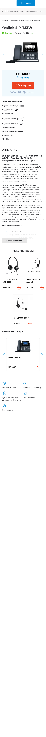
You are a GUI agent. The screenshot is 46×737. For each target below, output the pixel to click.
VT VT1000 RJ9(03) (22, 318)
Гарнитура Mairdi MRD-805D (10, 280)
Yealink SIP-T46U (15, 357)
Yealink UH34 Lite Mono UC (33, 280)
